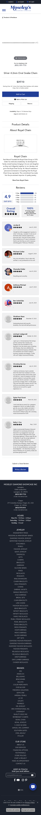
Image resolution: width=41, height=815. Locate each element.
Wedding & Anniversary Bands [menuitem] (20, 535)
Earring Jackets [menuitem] (20, 589)
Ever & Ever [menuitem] (20, 687)
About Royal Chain (20, 130)
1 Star (17, 202)
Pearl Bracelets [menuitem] (20, 622)
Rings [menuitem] (20, 571)
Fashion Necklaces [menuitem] (20, 606)
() (35, 193)
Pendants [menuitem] (20, 576)
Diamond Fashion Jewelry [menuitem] (20, 538)
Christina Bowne (19, 364)
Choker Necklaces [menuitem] (20, 662)
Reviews (20, 187)
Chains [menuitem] (20, 587)
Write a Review (20, 469)
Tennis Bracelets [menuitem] (20, 624)
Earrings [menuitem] (20, 565)
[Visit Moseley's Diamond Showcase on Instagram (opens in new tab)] (23, 780)
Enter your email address (20, 771)
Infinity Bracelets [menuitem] (20, 611)
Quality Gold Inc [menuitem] (20, 714)
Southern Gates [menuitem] (20, 730)
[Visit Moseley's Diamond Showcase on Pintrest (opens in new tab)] (26, 780)
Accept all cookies (28, 810)
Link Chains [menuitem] (20, 603)
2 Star (17, 199)
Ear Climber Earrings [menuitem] (20, 660)
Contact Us (20, 763)
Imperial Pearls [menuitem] (21, 695)
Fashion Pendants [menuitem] (20, 649)
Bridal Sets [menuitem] (20, 598)
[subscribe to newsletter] (32, 775)
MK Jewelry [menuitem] (20, 706)
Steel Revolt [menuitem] (20, 733)
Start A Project (20, 758)
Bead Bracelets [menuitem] (20, 608)
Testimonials (20, 753)
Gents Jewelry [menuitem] (20, 552)
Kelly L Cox (17, 422)
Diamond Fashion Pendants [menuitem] (21, 641)
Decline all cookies (13, 810)
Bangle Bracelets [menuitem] (20, 592)
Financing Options (20, 750)
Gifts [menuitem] (20, 557)
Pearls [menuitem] (20, 546)
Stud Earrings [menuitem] (20, 595)
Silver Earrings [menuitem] (20, 635)
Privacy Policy (30, 802)
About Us (20, 745)
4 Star (17, 195)
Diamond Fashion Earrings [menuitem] (20, 643)
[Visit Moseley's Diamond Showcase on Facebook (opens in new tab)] (15, 780)
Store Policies (20, 755)
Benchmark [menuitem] (20, 679)
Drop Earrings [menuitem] (20, 657)
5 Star (17, 193)
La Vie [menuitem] (20, 698)
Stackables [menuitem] (20, 544)
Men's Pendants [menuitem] (20, 627)
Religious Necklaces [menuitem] (20, 651)
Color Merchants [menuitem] (20, 685)
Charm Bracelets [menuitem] (20, 581)
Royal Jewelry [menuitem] (20, 722)
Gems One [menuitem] (20, 693)
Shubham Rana (18, 316)
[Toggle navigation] (4, 11)
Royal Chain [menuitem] (20, 720)
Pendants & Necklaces (10, 17)
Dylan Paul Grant (19, 397)
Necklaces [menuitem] (20, 573)
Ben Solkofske (18, 301)
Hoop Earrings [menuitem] (20, 630)
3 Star (17, 197)
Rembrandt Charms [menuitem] (20, 717)
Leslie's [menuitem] (20, 701)
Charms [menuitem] (20, 560)
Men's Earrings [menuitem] (20, 633)
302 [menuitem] (20, 671)
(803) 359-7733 (20, 65)
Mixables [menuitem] (20, 703)
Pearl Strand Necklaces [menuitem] (20, 619)
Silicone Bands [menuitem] (20, 568)
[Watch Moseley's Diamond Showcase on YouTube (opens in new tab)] (18, 780)
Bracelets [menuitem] (20, 562)
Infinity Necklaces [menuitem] (20, 614)
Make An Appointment (20, 761)
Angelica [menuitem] (20, 674)
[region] (20, 43)
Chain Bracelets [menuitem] (20, 600)
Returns (30, 103)
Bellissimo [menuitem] (20, 676)
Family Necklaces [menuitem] (21, 616)
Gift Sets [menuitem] (20, 638)
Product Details (20, 124)
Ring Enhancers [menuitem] (20, 579)
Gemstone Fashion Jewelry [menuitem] (20, 541)
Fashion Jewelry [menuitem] (20, 549)
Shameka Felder (19, 269)
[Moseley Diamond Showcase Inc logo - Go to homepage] (20, 7)
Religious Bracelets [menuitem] (20, 654)
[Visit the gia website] (20, 790)
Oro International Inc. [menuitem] (20, 709)
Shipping (11, 103)
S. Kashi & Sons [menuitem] (20, 725)
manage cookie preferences (19, 805)
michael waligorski (20, 334)
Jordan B (16, 225)
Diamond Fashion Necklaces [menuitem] (20, 646)
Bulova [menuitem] (20, 682)
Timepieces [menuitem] (20, 554)
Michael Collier (18, 252)
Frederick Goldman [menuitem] (20, 690)
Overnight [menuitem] (20, 711)
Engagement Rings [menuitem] (20, 533)
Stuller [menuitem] (20, 736)
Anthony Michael (19, 285)
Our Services (20, 747)
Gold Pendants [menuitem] (20, 584)
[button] (10, 2)
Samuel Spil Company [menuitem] (20, 728)
